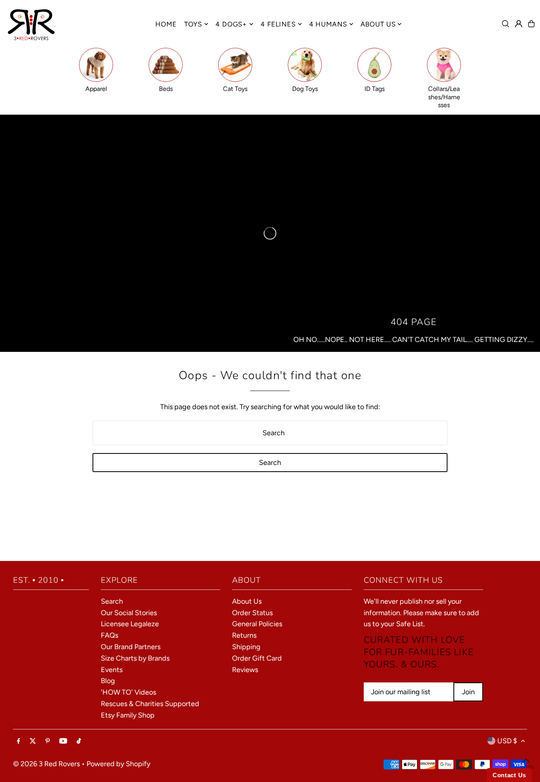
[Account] (518, 23)
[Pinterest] (47, 741)
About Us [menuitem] (378, 24)
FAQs (109, 635)
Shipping (246, 646)
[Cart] (531, 23)
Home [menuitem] (165, 24)
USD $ (507, 741)
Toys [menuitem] (193, 24)
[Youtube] (63, 741)
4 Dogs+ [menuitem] (231, 24)
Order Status (252, 612)
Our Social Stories (129, 612)
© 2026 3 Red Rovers (46, 763)
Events (112, 669)
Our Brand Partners (130, 646)
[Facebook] (18, 741)
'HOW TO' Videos (128, 692)
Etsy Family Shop (128, 715)
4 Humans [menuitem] (328, 24)
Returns (244, 635)
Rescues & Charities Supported (150, 703)
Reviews (245, 669)
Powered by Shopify (118, 763)
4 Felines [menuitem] (278, 24)
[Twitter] (33, 741)
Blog (108, 680)
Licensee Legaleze (130, 624)
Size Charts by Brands (135, 658)
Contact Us (509, 775)
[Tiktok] (79, 741)
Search (112, 601)
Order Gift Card (257, 658)
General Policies (257, 624)
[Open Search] (505, 23)
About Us (247, 601)
